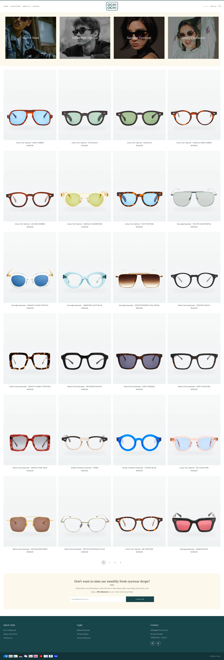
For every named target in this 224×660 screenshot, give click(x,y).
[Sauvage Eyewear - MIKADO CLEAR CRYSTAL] (30, 267)
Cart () (213, 6)
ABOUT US (27, 6)
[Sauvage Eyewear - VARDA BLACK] (194, 511)
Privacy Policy (83, 634)
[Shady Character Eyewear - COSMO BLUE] (139, 430)
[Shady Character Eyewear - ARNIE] (84, 430)
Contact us (8, 638)
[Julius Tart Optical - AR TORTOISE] (139, 511)
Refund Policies (83, 630)
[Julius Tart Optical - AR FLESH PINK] (194, 430)
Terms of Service (84, 638)
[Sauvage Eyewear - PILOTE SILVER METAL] (194, 186)
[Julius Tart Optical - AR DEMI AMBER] (30, 186)
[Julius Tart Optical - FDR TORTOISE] (139, 186)
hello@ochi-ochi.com (159, 630)
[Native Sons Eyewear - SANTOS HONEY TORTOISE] (30, 348)
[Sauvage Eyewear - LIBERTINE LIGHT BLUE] (84, 267)
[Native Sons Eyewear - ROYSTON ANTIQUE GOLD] (84, 511)
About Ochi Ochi (10, 634)
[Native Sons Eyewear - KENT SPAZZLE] (139, 348)
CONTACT (36, 6)
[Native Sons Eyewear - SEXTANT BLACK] (194, 267)
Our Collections (10, 630)
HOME (6, 6)
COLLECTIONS (15, 6)
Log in (205, 6)
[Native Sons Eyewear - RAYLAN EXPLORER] (30, 511)
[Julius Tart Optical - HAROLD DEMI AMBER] (194, 105)
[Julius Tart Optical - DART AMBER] (30, 105)
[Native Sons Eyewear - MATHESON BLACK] (84, 348)
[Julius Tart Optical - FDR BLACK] (84, 105)
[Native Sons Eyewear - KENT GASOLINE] (194, 348)
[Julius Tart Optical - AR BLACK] (139, 105)
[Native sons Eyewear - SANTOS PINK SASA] (30, 430)
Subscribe (140, 599)
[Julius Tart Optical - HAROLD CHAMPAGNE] (84, 186)
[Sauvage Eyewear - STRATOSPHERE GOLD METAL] (139, 267)
